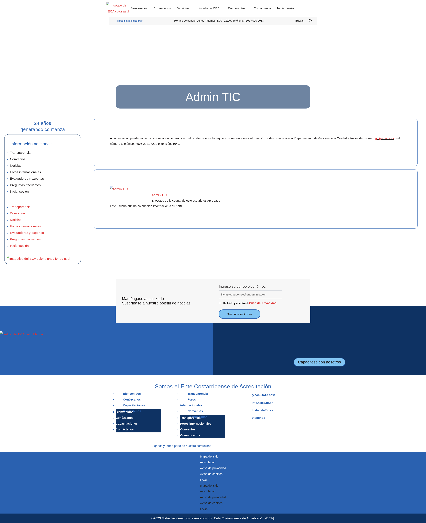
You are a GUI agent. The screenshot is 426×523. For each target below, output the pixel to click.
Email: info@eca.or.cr (129, 20)
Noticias (15, 165)
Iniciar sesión (19, 191)
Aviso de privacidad (213, 468)
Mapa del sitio (209, 456)
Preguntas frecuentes (25, 185)
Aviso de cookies (211, 474)
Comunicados (190, 435)
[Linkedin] (226, 445)
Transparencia (20, 152)
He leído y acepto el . (250, 303)
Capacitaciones (134, 405)
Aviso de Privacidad (262, 303)
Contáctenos (125, 429)
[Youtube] (230, 445)
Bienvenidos (132, 393)
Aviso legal (207, 462)
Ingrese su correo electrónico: (242, 286)
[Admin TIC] (119, 189)
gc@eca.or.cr (384, 138)
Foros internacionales (25, 172)
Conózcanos (132, 399)
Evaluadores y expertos (27, 178)
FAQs (204, 479)
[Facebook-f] (216, 445)
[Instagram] (221, 445)
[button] (310, 21)
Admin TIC (159, 195)
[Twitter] (235, 445)
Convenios (17, 159)
